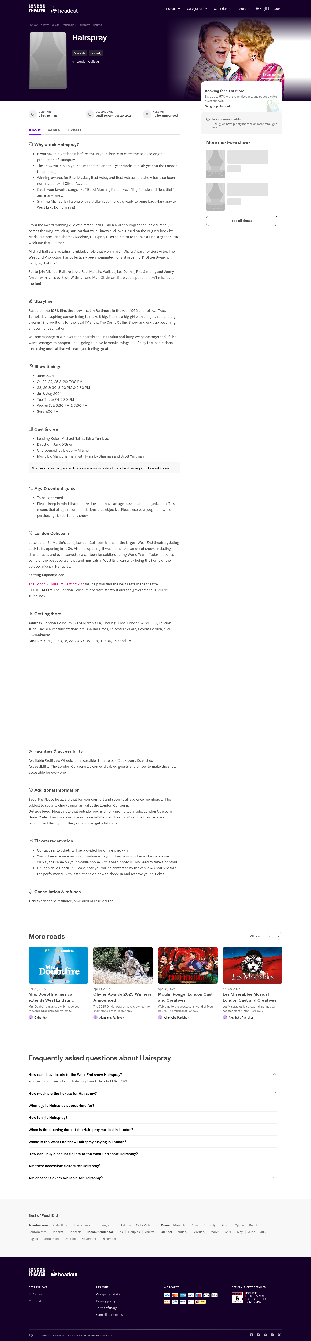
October (70, 1238)
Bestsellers (59, 1225)
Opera (239, 1225)
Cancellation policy (109, 1314)
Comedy (95, 53)
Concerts (75, 1232)
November (88, 1238)
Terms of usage (106, 1308)
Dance (225, 1225)
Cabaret (57, 1232)
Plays (194, 1225)
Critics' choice (146, 1225)
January (181, 1232)
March (215, 1232)
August (33, 1238)
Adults (149, 1232)
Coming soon (104, 1225)
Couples (134, 1232)
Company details (108, 1294)
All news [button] (255, 936)
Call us (37, 1294)
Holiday (125, 1225)
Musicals (68, 24)
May (240, 1232)
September (51, 1238)
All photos (274, 74)
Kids (120, 1232)
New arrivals (81, 1225)
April (228, 1232)
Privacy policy (106, 1301)
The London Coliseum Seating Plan (56, 583)
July (263, 1232)
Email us (39, 1301)
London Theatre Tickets (44, 24)
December (109, 1238)
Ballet (253, 1225)
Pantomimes (38, 1232)
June (251, 1232)
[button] (173, 8)
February (199, 1232)
